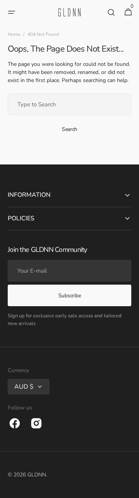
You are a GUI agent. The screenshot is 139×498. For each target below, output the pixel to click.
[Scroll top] (130, 489)
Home (14, 34)
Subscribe (69, 295)
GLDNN (36, 474)
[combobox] (69, 104)
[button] (11, 12)
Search (69, 129)
